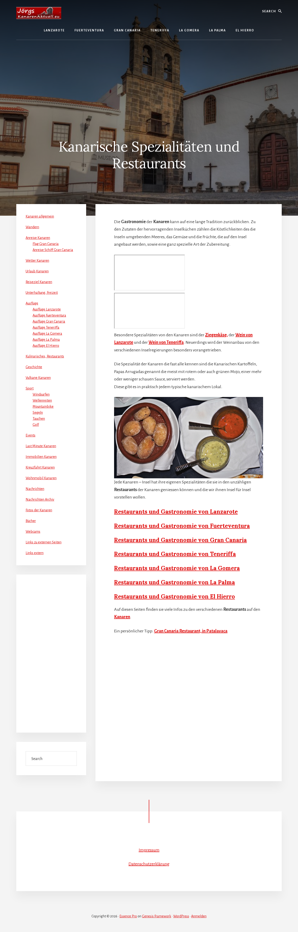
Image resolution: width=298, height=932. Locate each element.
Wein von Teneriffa (166, 342)
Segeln (38, 412)
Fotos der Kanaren (39, 510)
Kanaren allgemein (40, 216)
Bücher (31, 521)
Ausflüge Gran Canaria (49, 321)
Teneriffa (223, 554)
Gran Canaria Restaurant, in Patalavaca (190, 631)
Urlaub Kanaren (37, 271)
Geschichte (34, 367)
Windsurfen (41, 394)
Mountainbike (43, 406)
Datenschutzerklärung (149, 864)
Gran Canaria (228, 540)
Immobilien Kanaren (41, 457)
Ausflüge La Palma (46, 339)
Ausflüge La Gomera (47, 333)
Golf (36, 424)
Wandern (32, 227)
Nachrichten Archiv (40, 499)
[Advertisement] (149, 74)
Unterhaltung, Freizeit (42, 292)
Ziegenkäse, (216, 335)
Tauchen (39, 418)
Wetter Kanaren (37, 260)
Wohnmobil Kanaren (41, 478)
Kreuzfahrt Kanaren (40, 467)
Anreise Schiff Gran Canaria (53, 250)
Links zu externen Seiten (43, 542)
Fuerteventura (230, 525)
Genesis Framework (156, 916)
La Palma (222, 582)
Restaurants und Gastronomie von (162, 525)
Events (30, 435)
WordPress (181, 916)
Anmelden (199, 916)
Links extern (35, 553)
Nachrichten (35, 489)
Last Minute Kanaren (41, 446)
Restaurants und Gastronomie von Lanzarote (176, 511)
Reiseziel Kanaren (39, 282)
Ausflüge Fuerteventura (49, 315)
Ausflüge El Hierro (46, 345)
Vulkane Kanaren (38, 378)
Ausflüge (32, 303)
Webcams (33, 531)
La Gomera (225, 568)
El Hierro (222, 596)
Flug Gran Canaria (46, 244)
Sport (30, 388)
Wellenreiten (42, 400)
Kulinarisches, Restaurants (45, 356)
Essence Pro (128, 916)
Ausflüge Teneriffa (46, 327)
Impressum (149, 850)
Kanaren (122, 617)
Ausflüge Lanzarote (47, 309)
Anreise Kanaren (38, 238)
